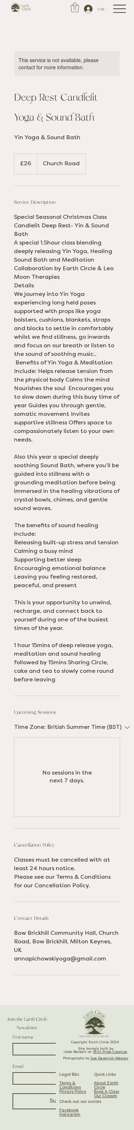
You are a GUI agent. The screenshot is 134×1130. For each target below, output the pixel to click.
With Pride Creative (110, 1052)
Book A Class (106, 1092)
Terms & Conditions (70, 1085)
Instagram (69, 1115)
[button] (75, 7)
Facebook (69, 1110)
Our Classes (105, 1096)
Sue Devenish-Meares (109, 1058)
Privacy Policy (72, 1092)
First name (23, 1037)
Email (18, 1066)
